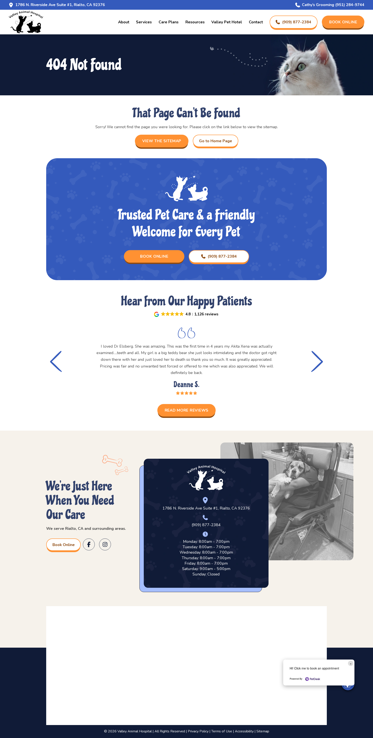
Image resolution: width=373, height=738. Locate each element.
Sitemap (262, 731)
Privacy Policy (198, 731)
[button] (186, 314)
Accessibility (244, 731)
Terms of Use (221, 731)
